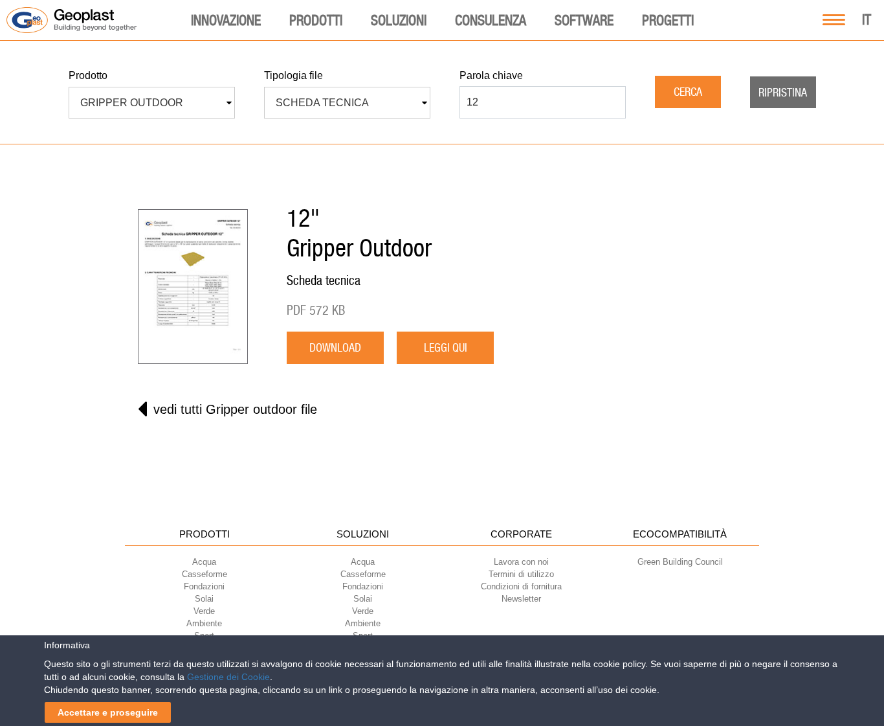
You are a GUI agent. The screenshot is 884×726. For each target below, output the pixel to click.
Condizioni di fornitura (521, 586)
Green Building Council (680, 562)
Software (584, 20)
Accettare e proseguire (108, 712)
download (335, 347)
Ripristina (782, 92)
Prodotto (88, 75)
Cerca (688, 91)
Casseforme (204, 574)
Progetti (668, 20)
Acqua (204, 562)
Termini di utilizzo (521, 574)
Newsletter (521, 599)
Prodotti (315, 20)
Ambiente (204, 623)
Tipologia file (293, 75)
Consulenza (490, 20)
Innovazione (226, 20)
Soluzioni (398, 20)
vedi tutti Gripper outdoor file (235, 409)
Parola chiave (491, 75)
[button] (152, 103)
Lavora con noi (521, 562)
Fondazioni (204, 586)
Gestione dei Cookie (228, 677)
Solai (204, 599)
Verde (204, 611)
